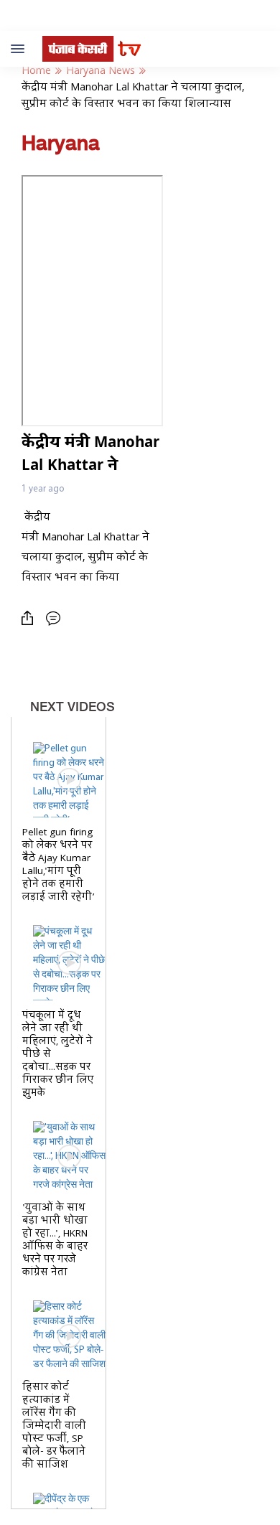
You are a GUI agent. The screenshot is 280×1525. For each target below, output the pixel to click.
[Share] (31, 618)
